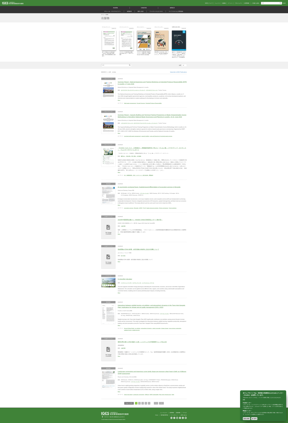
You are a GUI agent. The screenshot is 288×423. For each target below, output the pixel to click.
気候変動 (115, 7)
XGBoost (147, 394)
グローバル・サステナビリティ (112, 11)
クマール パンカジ (144, 193)
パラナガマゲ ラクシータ (152, 90)
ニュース (217, 3)
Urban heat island (128, 394)
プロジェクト (238, 3)
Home (156, 415)
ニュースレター (163, 412)
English (284, 3)
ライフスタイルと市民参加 (176, 11)
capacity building (145, 136)
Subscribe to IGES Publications (178, 72)
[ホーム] (37, 3)
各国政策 (129, 11)
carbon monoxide (156, 328)
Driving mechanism (163, 208)
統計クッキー (247, 410)
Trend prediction (172, 208)
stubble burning (136, 330)
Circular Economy (141, 103)
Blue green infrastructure (165, 394)
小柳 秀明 (123, 226)
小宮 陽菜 (139, 156)
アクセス (185, 412)
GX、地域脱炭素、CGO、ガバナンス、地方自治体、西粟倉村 (138, 175)
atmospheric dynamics (146, 328)
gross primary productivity (175, 328)
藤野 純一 (123, 156)
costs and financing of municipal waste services (161, 136)
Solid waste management (130, 103)
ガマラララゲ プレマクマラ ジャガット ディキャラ (133, 90)
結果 (180, 65)
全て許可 (254, 418)
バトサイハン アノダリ (126, 282)
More (119, 100)
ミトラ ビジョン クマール (148, 282)
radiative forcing (128, 330)
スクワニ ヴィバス (136, 282)
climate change (164, 328)
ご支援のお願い (255, 3)
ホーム (102, 14)
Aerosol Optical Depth (129, 328)
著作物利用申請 (164, 415)
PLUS (144, 208)
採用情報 (246, 3)
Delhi (173, 394)
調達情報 (178, 412)
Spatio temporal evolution (152, 208)
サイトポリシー (174, 415)
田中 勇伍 (133, 156)
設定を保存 (247, 418)
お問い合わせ (183, 415)
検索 (281, 2)
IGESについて (209, 3)
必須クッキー (247, 402)
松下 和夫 (123, 255)
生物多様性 (144, 7)
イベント (230, 3)
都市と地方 (141, 11)
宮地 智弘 (128, 156)
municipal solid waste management (132, 136)
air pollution (137, 328)
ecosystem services (128, 208)
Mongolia (136, 208)
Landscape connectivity (138, 394)
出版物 (224, 3)
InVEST (140, 208)
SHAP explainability (154, 394)
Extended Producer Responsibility (154, 103)
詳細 (244, 399)
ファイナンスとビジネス (156, 11)
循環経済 (172, 7)
